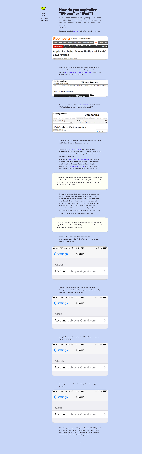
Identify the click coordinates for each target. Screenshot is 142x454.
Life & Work (44, 18)
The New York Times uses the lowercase (78, 72)
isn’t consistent (83, 105)
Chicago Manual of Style (76, 166)
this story (76, 31)
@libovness (45, 20)
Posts (43, 13)
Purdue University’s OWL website (78, 159)
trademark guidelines (74, 149)
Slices (43, 15)
